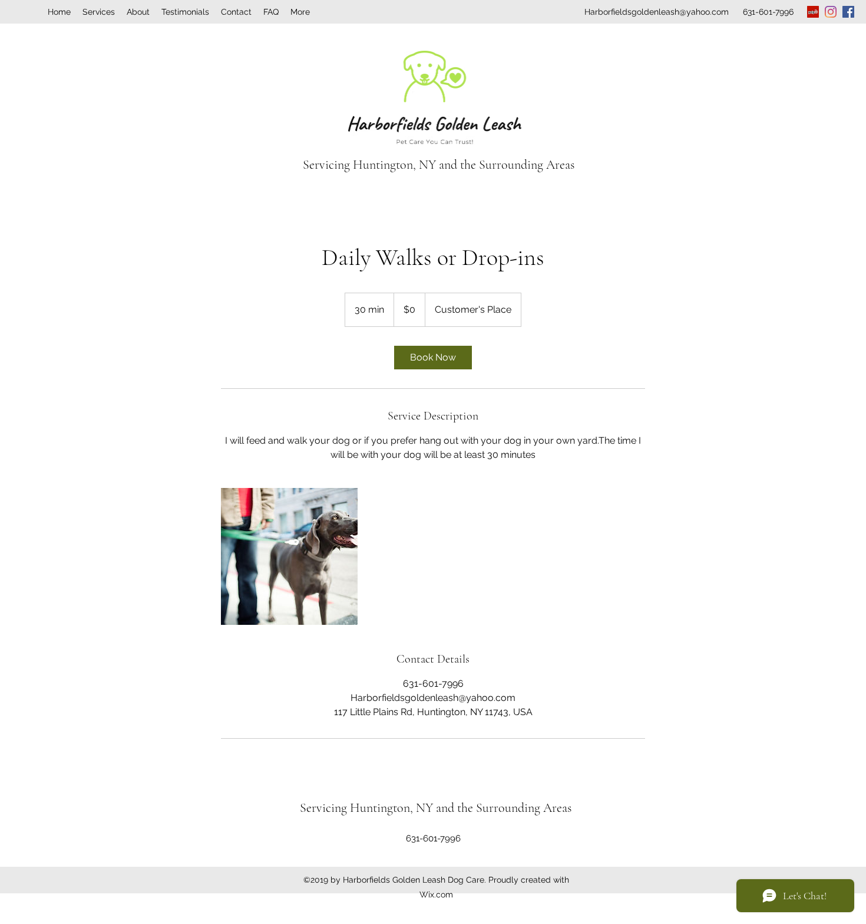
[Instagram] (831, 12)
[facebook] (848, 12)
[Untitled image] (289, 556)
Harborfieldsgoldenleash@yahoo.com (656, 12)
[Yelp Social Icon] (813, 12)
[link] (433, 357)
